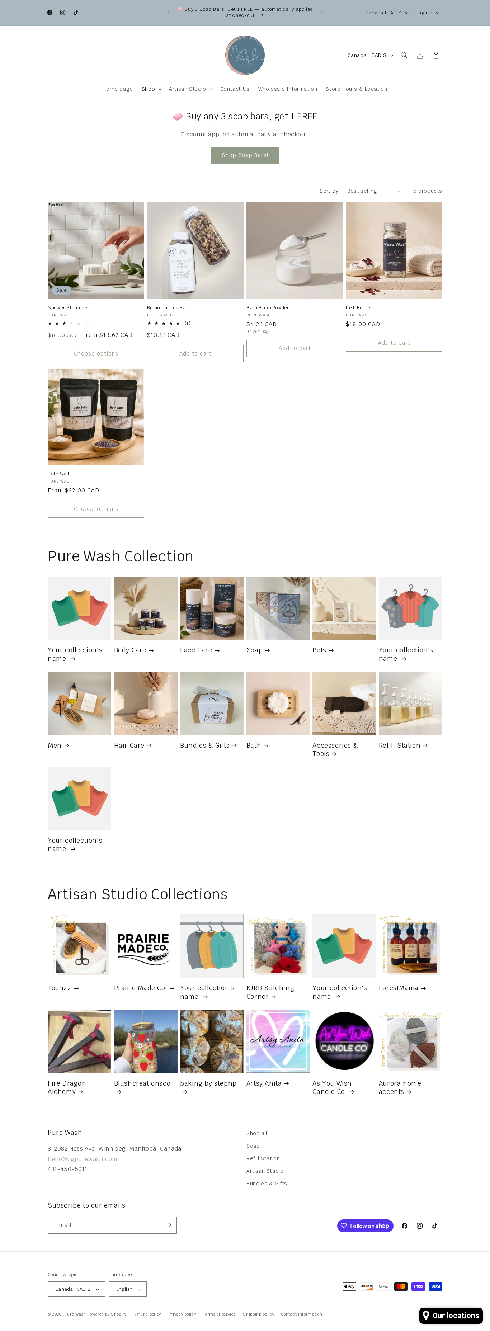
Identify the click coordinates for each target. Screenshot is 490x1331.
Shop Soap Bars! (245, 155)
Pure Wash (75, 1314)
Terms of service (219, 1314)
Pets (319, 650)
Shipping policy (258, 1314)
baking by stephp (208, 1083)
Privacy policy (182, 1314)
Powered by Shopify (107, 1314)
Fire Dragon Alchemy (67, 1087)
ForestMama (399, 988)
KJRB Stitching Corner (270, 992)
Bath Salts (60, 474)
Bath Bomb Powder (267, 308)
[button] (151, 89)
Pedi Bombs (359, 308)
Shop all (256, 1133)
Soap (254, 650)
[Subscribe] (168, 1225)
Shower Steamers (68, 308)
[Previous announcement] (168, 12)
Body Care (130, 650)
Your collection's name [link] (75, 654)
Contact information (301, 1314)
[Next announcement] (321, 12)
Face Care (196, 650)
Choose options (96, 353)
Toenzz (59, 988)
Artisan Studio (264, 1171)
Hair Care (129, 745)
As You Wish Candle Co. (332, 1087)
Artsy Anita (264, 1083)
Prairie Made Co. (141, 988)
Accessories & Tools (335, 749)
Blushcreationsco (142, 1083)
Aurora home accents (400, 1087)
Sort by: (330, 191)
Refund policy (147, 1314)
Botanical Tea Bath (169, 308)
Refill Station (399, 745)
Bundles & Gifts (205, 745)
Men (55, 745)
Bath (253, 745)
